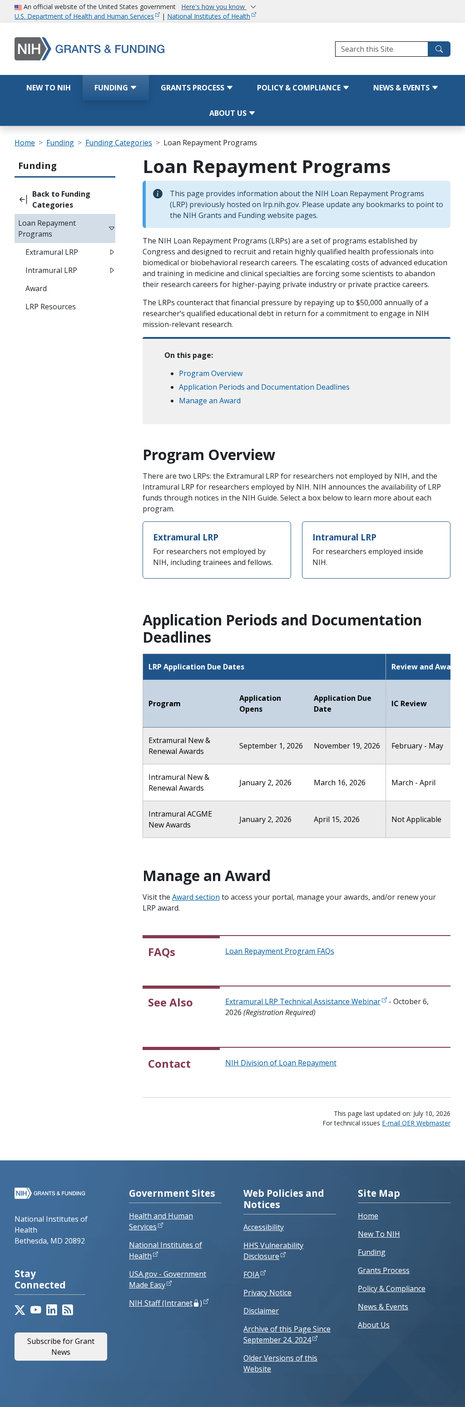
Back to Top (424, 1389)
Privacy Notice (267, 1293)
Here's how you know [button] (214, 6)
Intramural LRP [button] (51, 270)
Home (25, 143)
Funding (112, 88)
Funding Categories (118, 143)
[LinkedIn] (51, 1310)
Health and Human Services (161, 1221)
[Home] (93, 48)
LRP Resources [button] (50, 307)
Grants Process (193, 88)
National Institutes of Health (208, 16)
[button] (65, 199)
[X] (20, 1310)
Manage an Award (210, 401)
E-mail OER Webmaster (416, 1123)
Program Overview (210, 373)
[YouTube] (35, 1310)
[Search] (439, 49)
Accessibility (263, 1227)
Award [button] (36, 288)
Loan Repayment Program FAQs (279, 951)
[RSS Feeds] (67, 1310)
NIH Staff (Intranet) (165, 1303)
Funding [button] (37, 165)
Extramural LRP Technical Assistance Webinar (303, 1001)
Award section (196, 897)
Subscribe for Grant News (60, 1346)
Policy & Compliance (299, 88)
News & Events (402, 88)
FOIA (251, 1274)
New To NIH (379, 1234)
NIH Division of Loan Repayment (280, 1063)
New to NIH (48, 88)
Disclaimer (261, 1311)
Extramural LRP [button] (51, 252)
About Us (228, 113)
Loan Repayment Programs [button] (47, 228)
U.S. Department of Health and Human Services (84, 16)
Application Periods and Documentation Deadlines (264, 387)
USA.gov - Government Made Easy (167, 1279)
